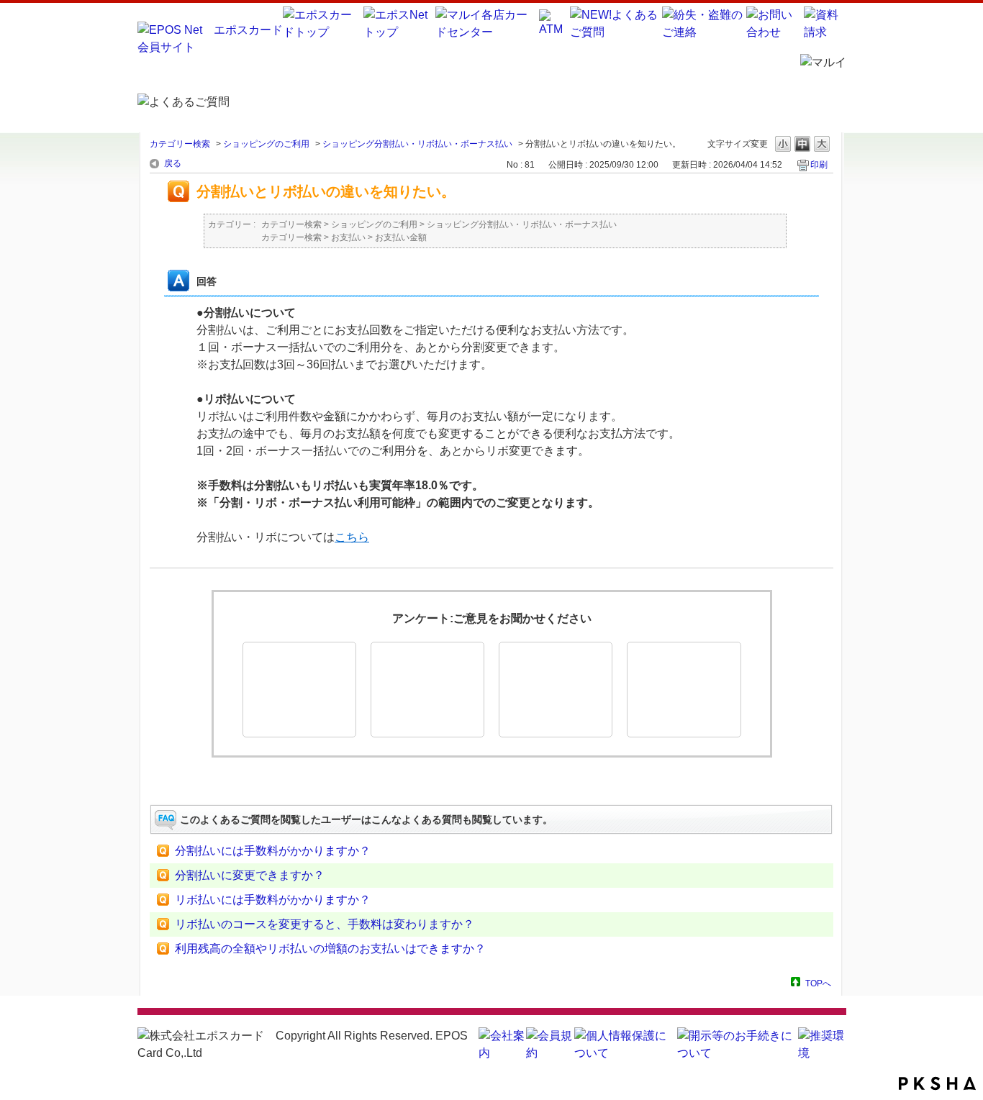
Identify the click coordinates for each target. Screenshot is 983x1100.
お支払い (348, 237)
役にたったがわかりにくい (427, 689)
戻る (172, 163)
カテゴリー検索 (180, 144)
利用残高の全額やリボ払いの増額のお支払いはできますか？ (330, 948)
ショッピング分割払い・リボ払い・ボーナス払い (417, 144)
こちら (352, 537)
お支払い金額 (401, 237)
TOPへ (818, 983)
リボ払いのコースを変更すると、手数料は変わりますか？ (324, 924)
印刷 (819, 165)
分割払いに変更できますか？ (250, 875)
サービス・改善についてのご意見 (683, 689)
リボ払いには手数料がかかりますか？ (273, 900)
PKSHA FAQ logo (937, 1083)
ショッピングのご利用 (266, 144)
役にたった (299, 689)
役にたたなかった (555, 689)
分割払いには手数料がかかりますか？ (273, 851)
